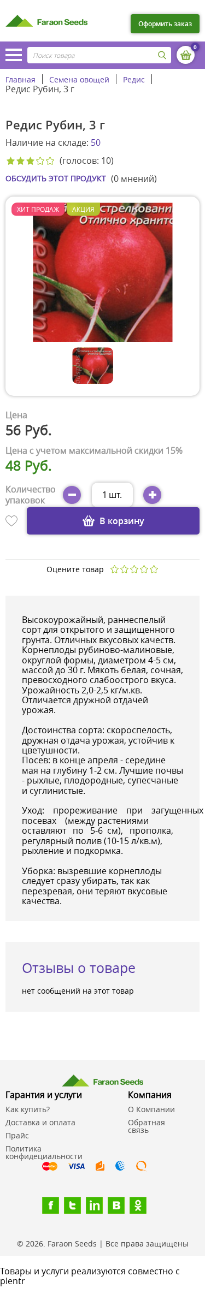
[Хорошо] (144, 569)
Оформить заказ (165, 23)
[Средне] (134, 569)
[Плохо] (124, 569)
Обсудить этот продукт (55, 178)
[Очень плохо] (114, 569)
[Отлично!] (154, 569)
